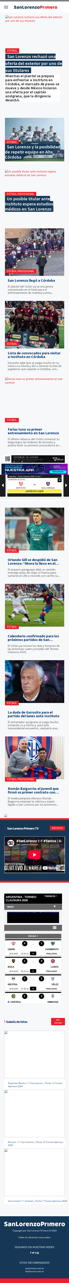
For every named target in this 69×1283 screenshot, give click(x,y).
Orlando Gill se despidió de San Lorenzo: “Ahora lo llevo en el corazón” (32, 561)
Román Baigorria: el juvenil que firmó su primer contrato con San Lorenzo (33, 790)
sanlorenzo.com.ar (34, 1268)
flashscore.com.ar (34, 1271)
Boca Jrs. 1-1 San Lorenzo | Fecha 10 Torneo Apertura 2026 (35, 1144)
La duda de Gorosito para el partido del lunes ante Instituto (33, 714)
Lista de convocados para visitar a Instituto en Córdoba (34, 355)
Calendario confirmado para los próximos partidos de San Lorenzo (33, 638)
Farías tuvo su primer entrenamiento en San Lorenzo (33, 431)
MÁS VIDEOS (57, 828)
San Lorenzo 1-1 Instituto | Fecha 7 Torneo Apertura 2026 (37, 1201)
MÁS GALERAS (58, 1021)
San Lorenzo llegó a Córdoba (31, 280)
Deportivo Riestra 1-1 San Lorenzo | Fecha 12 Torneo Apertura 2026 (35, 1085)
